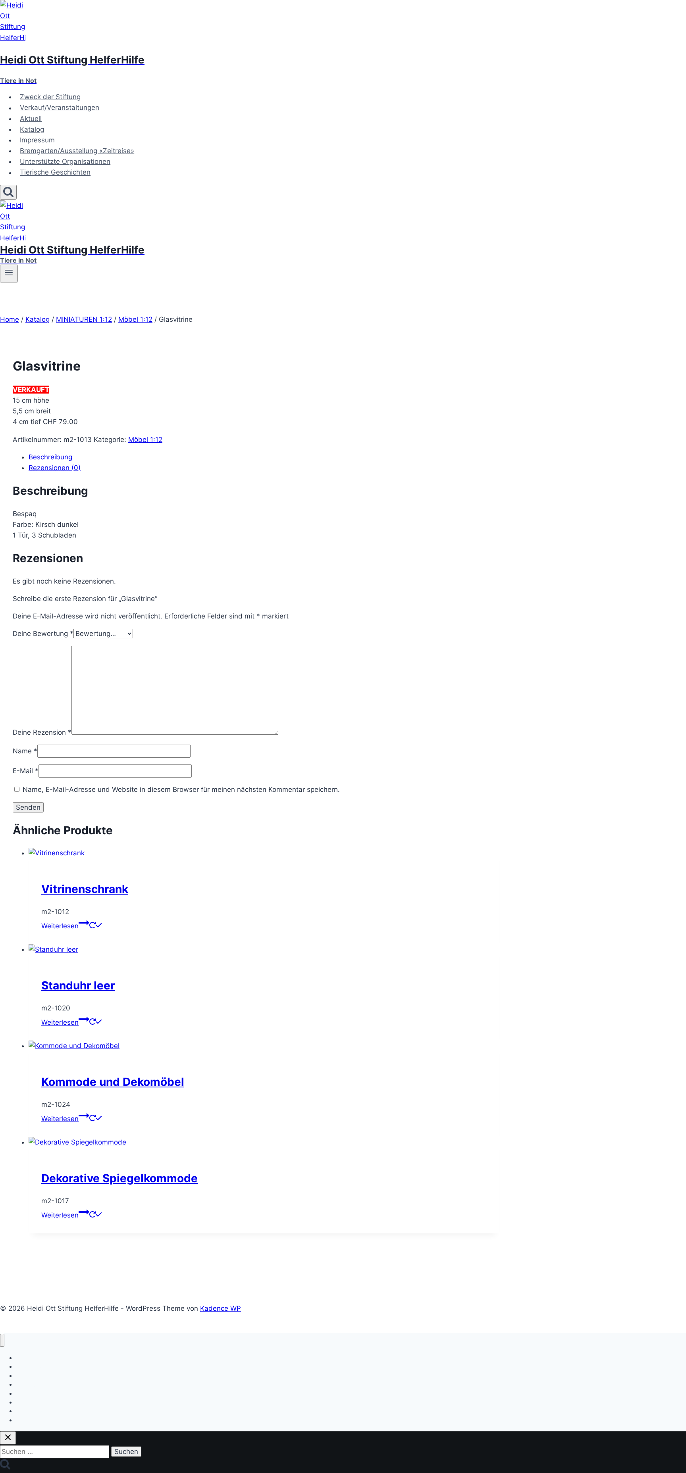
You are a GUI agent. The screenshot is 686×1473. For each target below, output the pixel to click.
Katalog (32, 129)
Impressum (37, 140)
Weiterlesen (60, 926)
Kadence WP (220, 1308)
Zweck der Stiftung (50, 97)
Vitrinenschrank (84, 889)
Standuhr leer (78, 985)
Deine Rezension (42, 732)
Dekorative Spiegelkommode (119, 1178)
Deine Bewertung (43, 634)
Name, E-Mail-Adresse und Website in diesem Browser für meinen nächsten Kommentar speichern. (181, 789)
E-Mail (26, 771)
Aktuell (31, 119)
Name (25, 751)
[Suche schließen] (8, 1437)
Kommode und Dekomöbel (112, 1082)
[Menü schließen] (2, 1340)
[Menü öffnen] (9, 273)
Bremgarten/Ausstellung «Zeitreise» (77, 151)
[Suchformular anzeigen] (8, 192)
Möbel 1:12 (145, 440)
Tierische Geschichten (55, 173)
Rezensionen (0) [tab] (55, 468)
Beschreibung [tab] (50, 457)
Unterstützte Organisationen (65, 161)
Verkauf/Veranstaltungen (59, 108)
